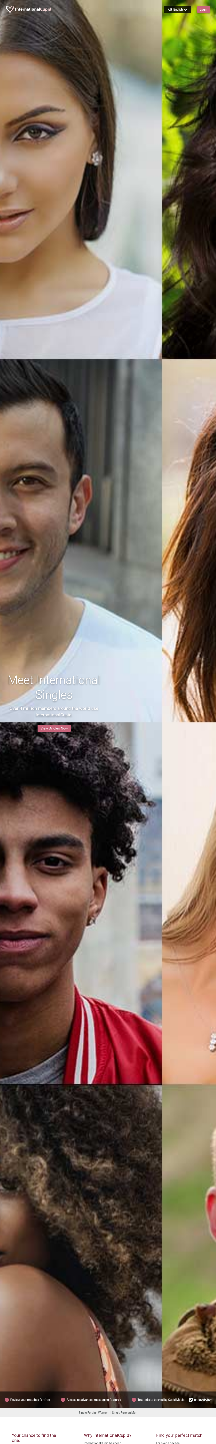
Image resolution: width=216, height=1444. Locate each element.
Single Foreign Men (124, 1412)
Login (203, 9)
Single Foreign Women (93, 1412)
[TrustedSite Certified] (200, 1399)
